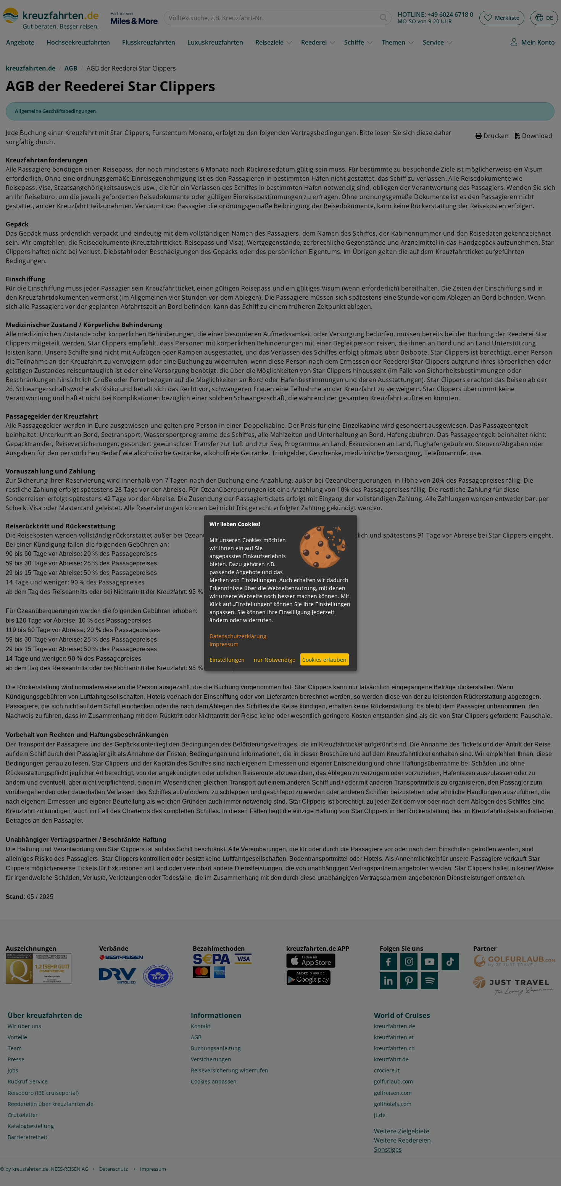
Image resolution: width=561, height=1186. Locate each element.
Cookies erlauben (324, 659)
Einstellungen (227, 659)
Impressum (224, 644)
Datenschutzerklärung (238, 636)
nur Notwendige (274, 659)
